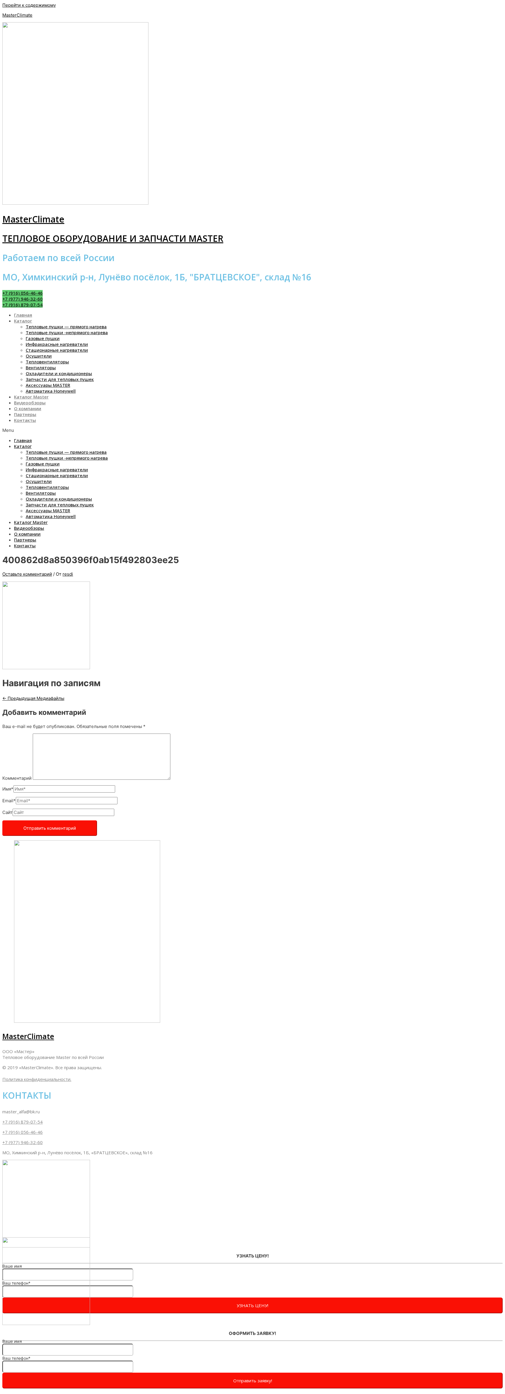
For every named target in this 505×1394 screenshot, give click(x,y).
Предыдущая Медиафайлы (33, 698)
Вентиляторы (41, 367)
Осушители (39, 356)
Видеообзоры (30, 403)
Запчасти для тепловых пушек (60, 379)
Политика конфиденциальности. (36, 1079)
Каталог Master (31, 397)
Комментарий (17, 778)
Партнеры (25, 414)
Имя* (7, 789)
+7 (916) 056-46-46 (22, 1132)
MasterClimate (17, 15)
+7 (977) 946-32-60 (22, 1142)
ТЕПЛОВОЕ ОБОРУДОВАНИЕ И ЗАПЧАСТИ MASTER (112, 238)
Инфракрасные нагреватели (57, 344)
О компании (27, 408)
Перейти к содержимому (29, 5)
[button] (22, 293)
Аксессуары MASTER (48, 385)
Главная (23, 315)
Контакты (25, 420)
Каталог (23, 321)
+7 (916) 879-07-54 (22, 1122)
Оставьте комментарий (27, 574)
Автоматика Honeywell (51, 391)
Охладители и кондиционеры (59, 373)
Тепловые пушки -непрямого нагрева (67, 332)
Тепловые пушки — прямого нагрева (66, 326)
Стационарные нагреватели (57, 350)
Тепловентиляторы (47, 362)
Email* (9, 800)
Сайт (7, 812)
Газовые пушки (43, 338)
